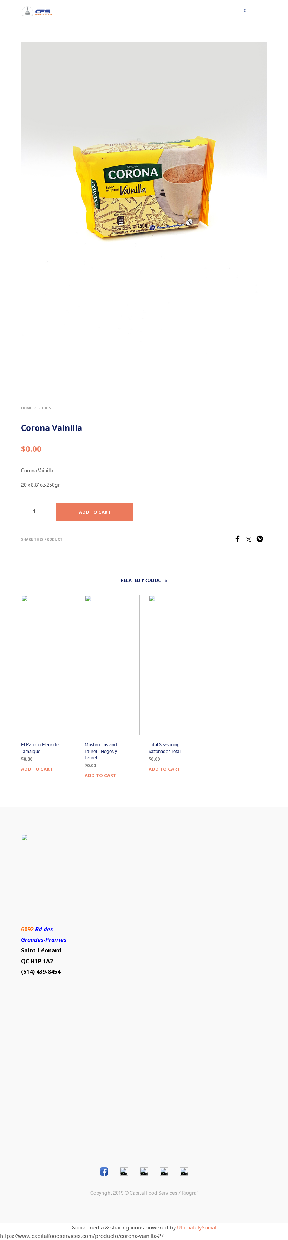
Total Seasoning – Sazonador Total (166, 748)
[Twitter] (251, 540)
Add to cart (37, 769)
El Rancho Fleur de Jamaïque (40, 748)
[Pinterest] (261, 540)
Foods (44, 408)
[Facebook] (240, 540)
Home (26, 408)
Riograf (190, 1193)
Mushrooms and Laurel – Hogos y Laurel (101, 751)
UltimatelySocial (196, 1227)
